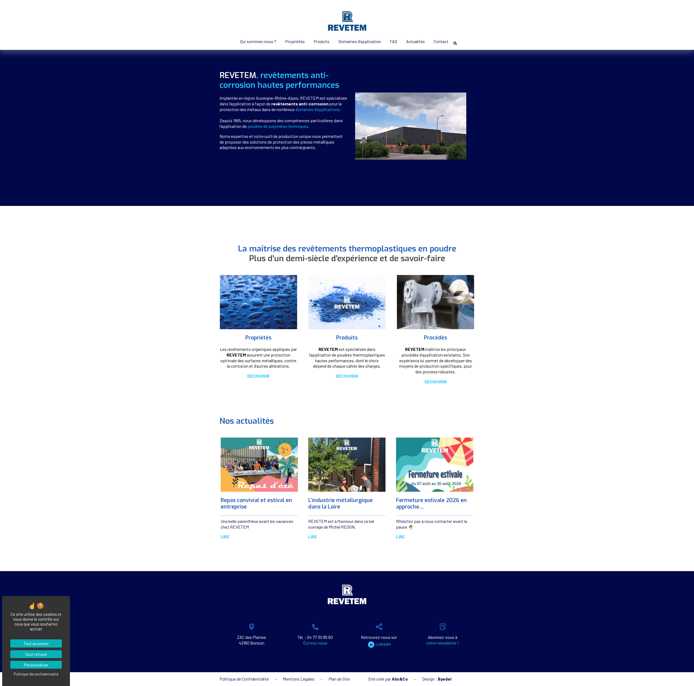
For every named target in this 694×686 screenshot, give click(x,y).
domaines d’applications (317, 109)
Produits (321, 41)
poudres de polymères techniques (278, 126)
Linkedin (383, 643)
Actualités (415, 41)
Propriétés (295, 41)
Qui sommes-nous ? (258, 41)
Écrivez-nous (315, 642)
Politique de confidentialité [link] (36, 674)
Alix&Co (400, 678)
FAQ (393, 41)
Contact (441, 41)
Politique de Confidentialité (244, 678)
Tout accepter (36, 643)
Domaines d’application (359, 41)
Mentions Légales (298, 678)
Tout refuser (36, 654)
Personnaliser (36, 664)
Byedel (444, 678)
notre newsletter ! (442, 642)
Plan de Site (339, 678)
